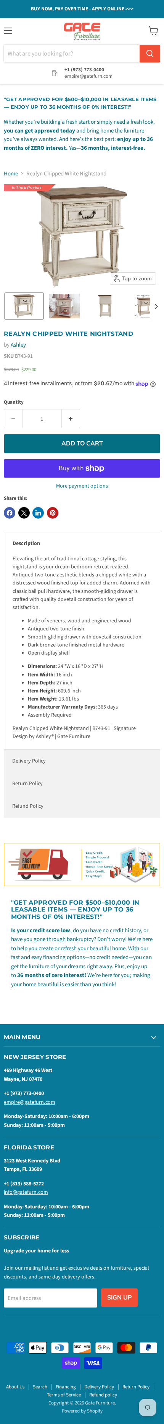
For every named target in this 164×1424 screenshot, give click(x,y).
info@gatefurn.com (26, 1192)
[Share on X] (24, 513)
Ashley (18, 345)
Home (11, 173)
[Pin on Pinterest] (52, 513)
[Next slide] (156, 306)
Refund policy (103, 1394)
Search (40, 1386)
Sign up (119, 1297)
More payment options (82, 486)
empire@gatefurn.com (29, 1102)
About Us (15, 1386)
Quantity (14, 402)
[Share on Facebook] (9, 513)
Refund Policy (27, 806)
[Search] (150, 53)
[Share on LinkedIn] (38, 513)
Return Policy (27, 783)
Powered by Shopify (82, 1411)
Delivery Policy (29, 761)
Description (26, 543)
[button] (24, 306)
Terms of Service (64, 1394)
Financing (66, 1386)
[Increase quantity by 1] (71, 418)
